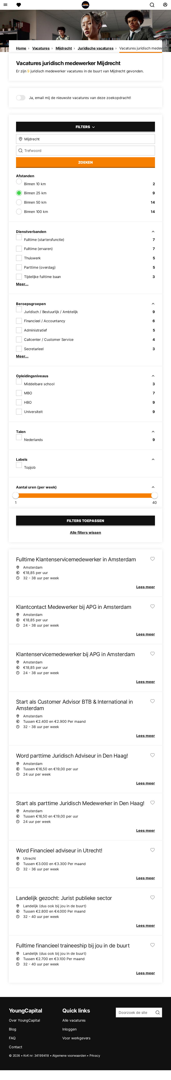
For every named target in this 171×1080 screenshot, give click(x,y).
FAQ (12, 1038)
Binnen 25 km (35, 193)
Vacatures (41, 48)
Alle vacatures (74, 1020)
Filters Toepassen (85, 520)
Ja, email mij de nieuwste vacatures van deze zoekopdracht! (80, 97)
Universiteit (33, 411)
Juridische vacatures (95, 48)
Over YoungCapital (24, 1020)
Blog (12, 1029)
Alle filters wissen (85, 532)
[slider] (15, 495)
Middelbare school (39, 384)
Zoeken (85, 162)
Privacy (95, 1055)
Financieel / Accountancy (44, 321)
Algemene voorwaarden (69, 1055)
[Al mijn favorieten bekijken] (18, 4)
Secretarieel (34, 349)
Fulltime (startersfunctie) (44, 239)
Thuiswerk (32, 258)
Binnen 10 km (35, 184)
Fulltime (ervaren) (38, 248)
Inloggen (69, 1029)
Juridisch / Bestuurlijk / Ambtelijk (51, 312)
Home (21, 48)
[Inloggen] (165, 5)
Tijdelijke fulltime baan (42, 276)
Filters (83, 127)
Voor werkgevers (76, 1038)
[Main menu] (5, 5)
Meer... (22, 284)
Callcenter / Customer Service (48, 339)
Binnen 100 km (36, 211)
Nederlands (33, 439)
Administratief (35, 330)
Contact (15, 1047)
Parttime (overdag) (39, 267)
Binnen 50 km (35, 202)
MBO (28, 393)
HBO (27, 402)
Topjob (30, 467)
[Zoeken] (154, 4)
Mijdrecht (64, 48)
